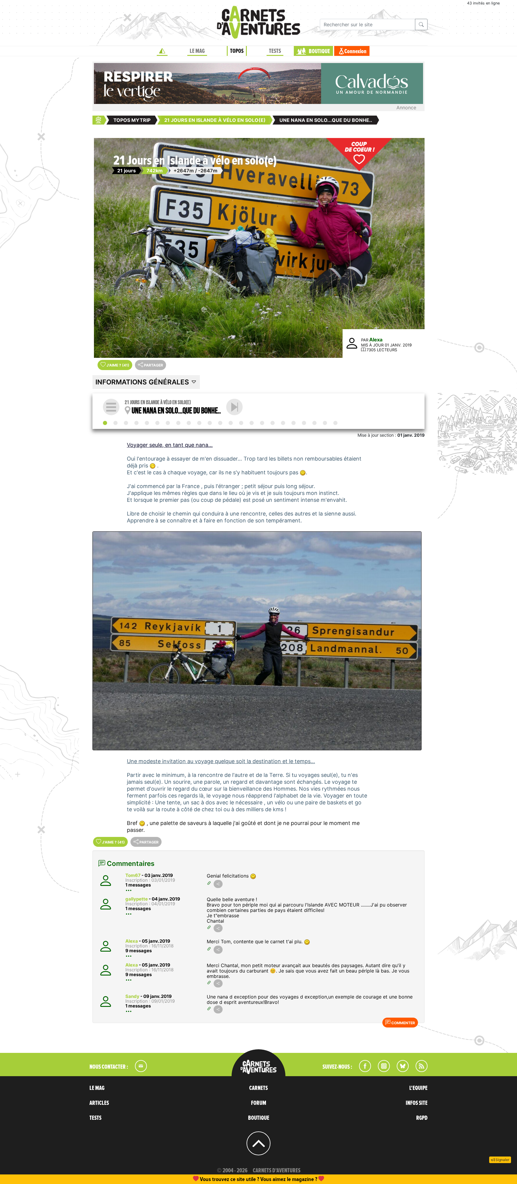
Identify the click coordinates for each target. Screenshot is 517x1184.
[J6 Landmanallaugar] (178, 423)
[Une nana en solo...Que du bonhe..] (105, 423)
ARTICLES (99, 1103)
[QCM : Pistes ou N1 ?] (234, 407)
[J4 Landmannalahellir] (157, 423)
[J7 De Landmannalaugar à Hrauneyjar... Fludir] (189, 423)
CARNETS (258, 1088)
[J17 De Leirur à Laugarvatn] (293, 423)
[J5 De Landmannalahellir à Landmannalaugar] (168, 423)
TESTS (275, 51)
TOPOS (237, 51)
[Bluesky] (400, 1070)
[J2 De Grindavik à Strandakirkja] (136, 423)
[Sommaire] (111, 407)
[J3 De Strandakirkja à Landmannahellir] (147, 423)
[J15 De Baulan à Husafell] (272, 423)
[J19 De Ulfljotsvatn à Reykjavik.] (314, 423)
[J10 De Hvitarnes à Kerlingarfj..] (220, 423)
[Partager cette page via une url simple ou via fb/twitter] (218, 884)
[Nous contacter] (138, 1070)
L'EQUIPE (418, 1088)
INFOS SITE (417, 1103)
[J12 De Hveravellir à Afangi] (241, 423)
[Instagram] (381, 1070)
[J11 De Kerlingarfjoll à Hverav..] (231, 423)
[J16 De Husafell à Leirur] (283, 423)
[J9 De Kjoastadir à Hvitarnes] (210, 423)
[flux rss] (419, 1070)
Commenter (402, 1023)
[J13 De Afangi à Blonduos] (252, 423)
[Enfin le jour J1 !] (126, 423)
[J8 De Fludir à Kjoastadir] (199, 423)
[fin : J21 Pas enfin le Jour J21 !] (335, 423)
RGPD (422, 1118)
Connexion (355, 51)
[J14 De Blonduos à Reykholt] (262, 423)
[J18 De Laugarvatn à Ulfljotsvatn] (304, 423)
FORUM (258, 1103)
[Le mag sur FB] (362, 1070)
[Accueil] (162, 51)
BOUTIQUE (319, 51)
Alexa (376, 340)
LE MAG (197, 51)
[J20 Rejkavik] (325, 423)
